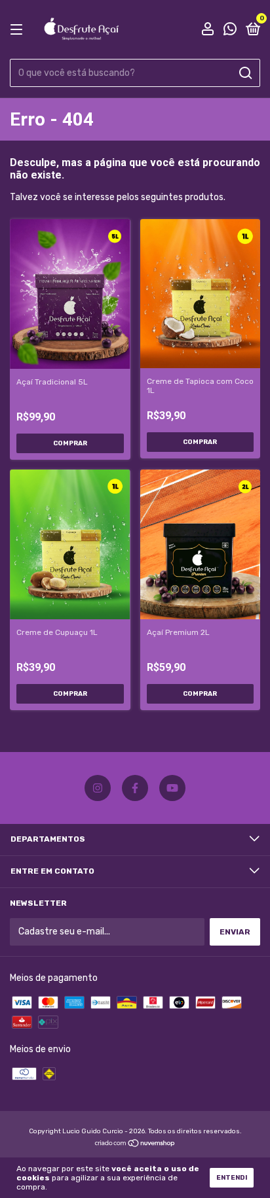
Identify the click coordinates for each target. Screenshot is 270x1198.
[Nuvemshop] (135, 1144)
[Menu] (19, 30)
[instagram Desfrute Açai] (98, 788)
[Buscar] (245, 73)
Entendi (231, 1178)
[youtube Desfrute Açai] (172, 788)
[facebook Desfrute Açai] (135, 788)
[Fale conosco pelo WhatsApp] (230, 31)
